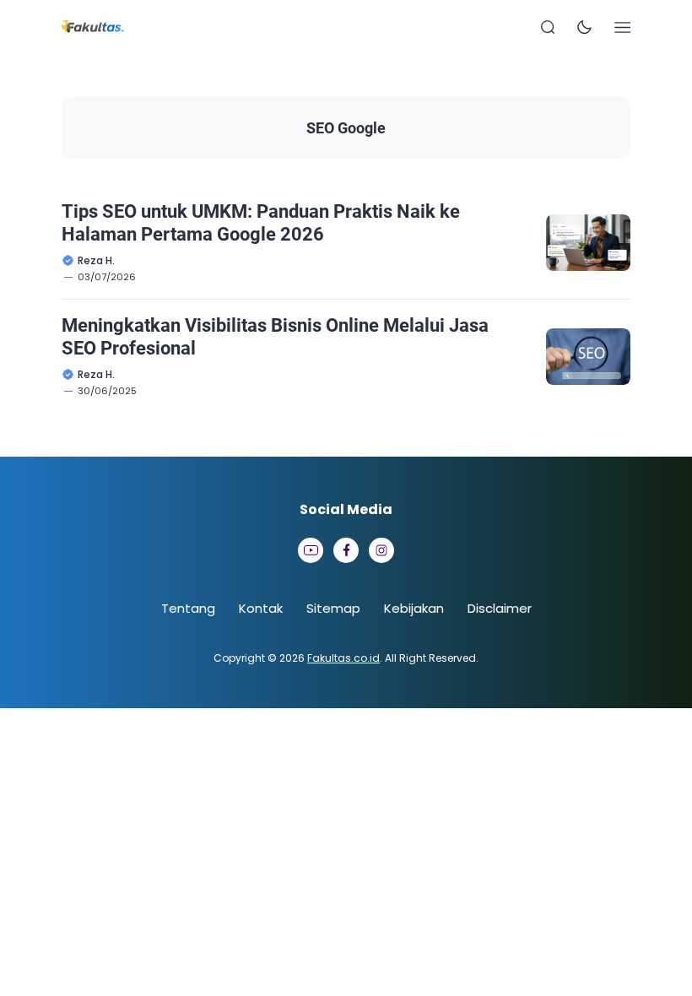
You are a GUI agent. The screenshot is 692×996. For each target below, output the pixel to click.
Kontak (261, 608)
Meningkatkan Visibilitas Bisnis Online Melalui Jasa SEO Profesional (275, 336)
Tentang (188, 608)
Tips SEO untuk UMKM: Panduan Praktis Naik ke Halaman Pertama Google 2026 (261, 222)
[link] (310, 550)
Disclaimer (500, 608)
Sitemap (333, 608)
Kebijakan (414, 608)
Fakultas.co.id (343, 658)
